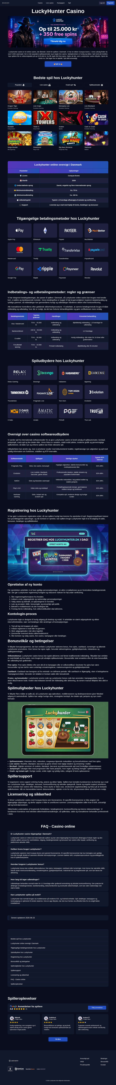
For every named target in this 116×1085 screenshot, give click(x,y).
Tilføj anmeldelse (97, 1007)
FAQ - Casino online (18, 979)
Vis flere (58, 1039)
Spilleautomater (94, 85)
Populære (18, 85)
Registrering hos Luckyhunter (21, 957)
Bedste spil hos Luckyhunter (21, 939)
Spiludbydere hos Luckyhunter (22, 952)
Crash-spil (69, 85)
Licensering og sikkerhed (20, 975)
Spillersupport (16, 970)
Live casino (44, 85)
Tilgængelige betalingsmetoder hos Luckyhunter (28, 948)
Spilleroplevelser (17, 984)
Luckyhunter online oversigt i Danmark (24, 943)
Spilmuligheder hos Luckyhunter (22, 966)
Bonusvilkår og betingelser (20, 961)
